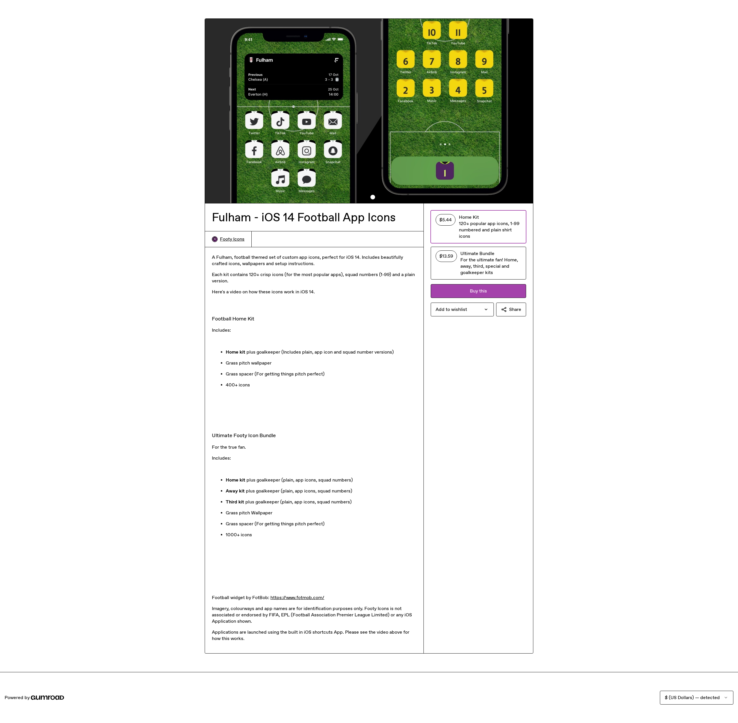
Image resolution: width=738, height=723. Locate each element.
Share (515, 309)
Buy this (478, 291)
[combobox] (462, 309)
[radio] (478, 226)
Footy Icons (232, 239)
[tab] (365, 197)
